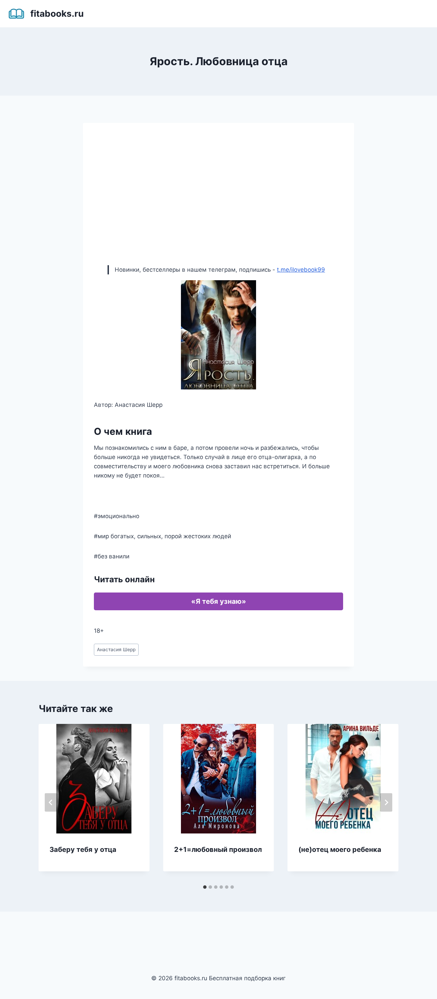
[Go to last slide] (51, 802)
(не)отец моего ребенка (339, 849)
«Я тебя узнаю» (218, 601)
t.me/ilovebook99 (301, 269)
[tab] (205, 887)
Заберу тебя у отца (83, 849)
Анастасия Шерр (116, 649)
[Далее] (386, 802)
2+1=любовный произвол (218, 849)
